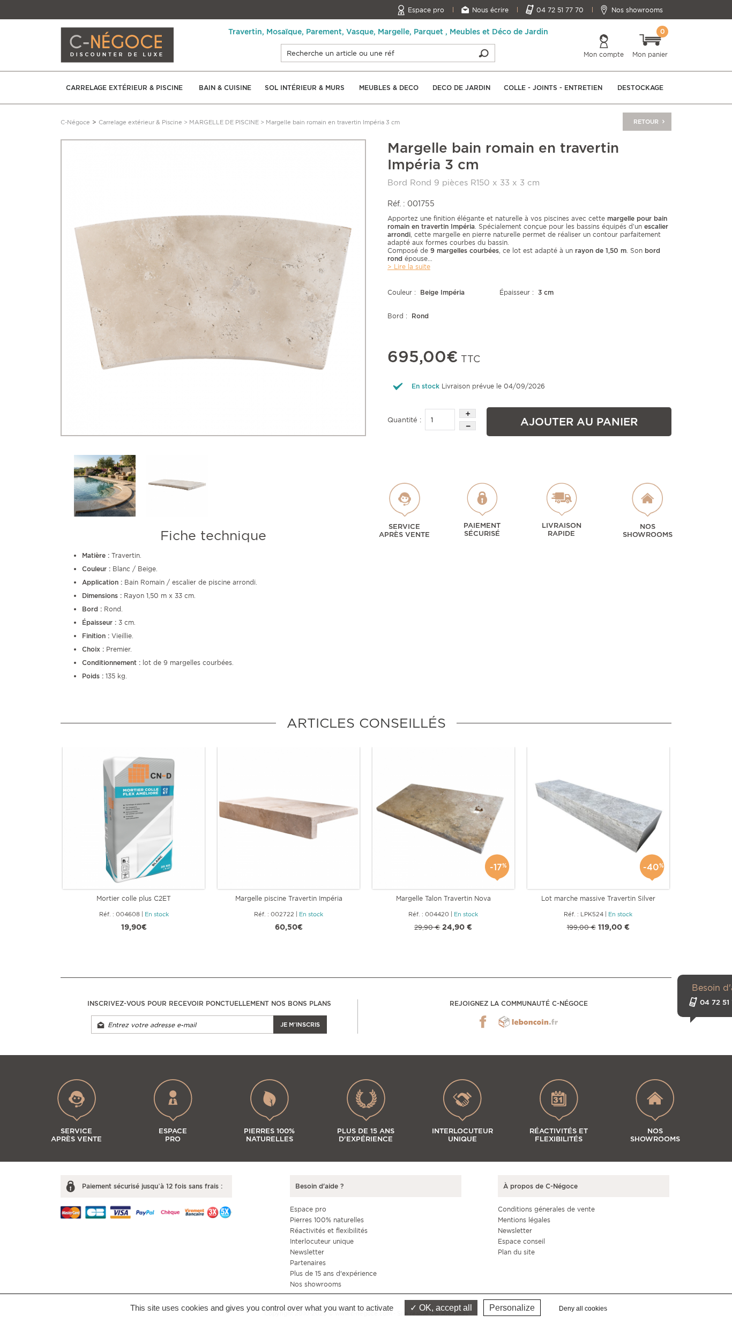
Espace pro (426, 10)
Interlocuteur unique (322, 1241)
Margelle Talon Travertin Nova (443, 898)
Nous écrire (490, 10)
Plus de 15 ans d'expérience (333, 1273)
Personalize (512, 1307)
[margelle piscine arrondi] (177, 486)
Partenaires (308, 1263)
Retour (646, 121)
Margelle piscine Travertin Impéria (288, 898)
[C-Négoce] (117, 44)
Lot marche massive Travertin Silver (598, 898)
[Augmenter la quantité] (467, 413)
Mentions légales (524, 1220)
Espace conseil (521, 1241)
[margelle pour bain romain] (105, 486)
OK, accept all (444, 1307)
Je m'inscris (300, 1024)
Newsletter (307, 1252)
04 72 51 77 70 (560, 10)
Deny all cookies (583, 1308)
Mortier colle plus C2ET (133, 898)
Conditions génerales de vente (546, 1209)
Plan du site (516, 1252)
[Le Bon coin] (528, 1021)
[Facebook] (483, 1021)
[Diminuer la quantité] (467, 425)
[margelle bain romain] (213, 287)
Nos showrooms (637, 10)
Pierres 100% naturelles (327, 1220)
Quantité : (404, 420)
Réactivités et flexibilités (329, 1231)
